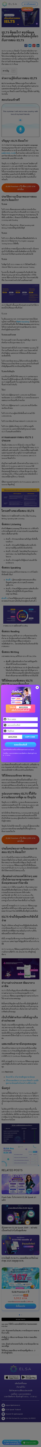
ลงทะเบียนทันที (20, 744)
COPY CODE (30, 737)
